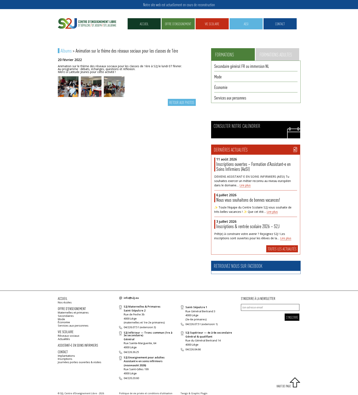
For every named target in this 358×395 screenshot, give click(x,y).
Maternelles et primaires (73, 312)
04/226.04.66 (193, 349)
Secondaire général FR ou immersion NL (241, 66)
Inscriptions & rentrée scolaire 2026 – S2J (247, 226)
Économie (220, 87)
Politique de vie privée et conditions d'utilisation (145, 393)
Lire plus (245, 185)
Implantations (66, 356)
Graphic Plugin (199, 393)
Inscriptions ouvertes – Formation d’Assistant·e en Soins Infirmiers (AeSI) (253, 166)
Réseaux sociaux (68, 336)
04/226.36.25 (131, 352)
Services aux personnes (230, 98)
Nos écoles (65, 302)
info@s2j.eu (131, 298)
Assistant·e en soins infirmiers (78, 345)
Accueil (144, 23)
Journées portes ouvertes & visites (79, 362)
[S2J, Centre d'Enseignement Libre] (87, 23)
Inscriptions (65, 359)
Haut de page (284, 386)
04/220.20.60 (131, 378)
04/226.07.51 (131, 327)
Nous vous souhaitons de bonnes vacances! (248, 199)
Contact (280, 23)
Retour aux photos (181, 102)
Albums (66, 50)
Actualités (64, 339)
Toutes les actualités (282, 248)
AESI (246, 23)
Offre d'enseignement (72, 308)
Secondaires (66, 316)
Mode (218, 76)
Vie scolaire (212, 23)
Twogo (184, 393)
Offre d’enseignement (178, 23)
